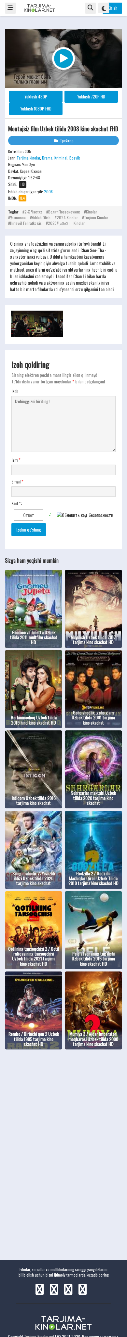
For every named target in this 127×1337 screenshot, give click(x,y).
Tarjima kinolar (28, 158)
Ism (16, 459)
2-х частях (33, 211)
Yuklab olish (41, 217)
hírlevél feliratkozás (26, 223)
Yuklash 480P (35, 96)
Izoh (14, 391)
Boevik (74, 158)
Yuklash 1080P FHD (35, 108)
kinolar (91, 211)
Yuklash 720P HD (91, 96)
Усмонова (18, 217)
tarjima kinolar (96, 217)
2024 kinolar (67, 217)
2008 (48, 191)
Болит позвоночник (64, 211)
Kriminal (60, 158)
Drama (47, 158)
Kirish (112, 7)
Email (17, 481)
